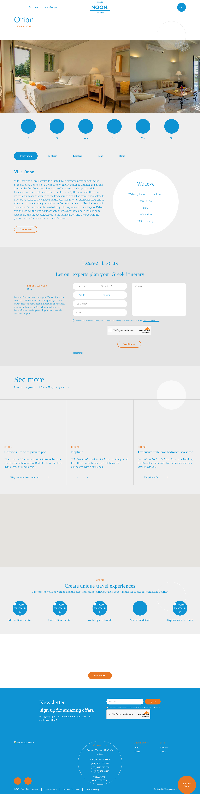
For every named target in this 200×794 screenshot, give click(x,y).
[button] (105, 551)
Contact (163, 751)
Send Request (100, 676)
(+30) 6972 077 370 (100, 767)
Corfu (136, 747)
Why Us (164, 747)
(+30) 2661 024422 (100, 763)
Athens (137, 751)
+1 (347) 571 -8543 (100, 771)
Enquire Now (186, 784)
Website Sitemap (92, 789)
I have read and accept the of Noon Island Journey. (135, 708)
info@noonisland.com (100, 759)
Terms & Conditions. (151, 320)
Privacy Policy (135, 708)
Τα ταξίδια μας (50, 7)
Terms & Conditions (71, 789)
